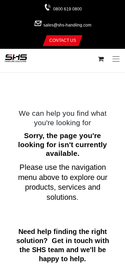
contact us (62, 40)
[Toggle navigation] (116, 59)
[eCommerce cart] (100, 59)
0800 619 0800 (67, 9)
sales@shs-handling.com (67, 25)
